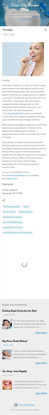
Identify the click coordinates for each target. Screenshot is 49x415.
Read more (41, 333)
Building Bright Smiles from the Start (19, 310)
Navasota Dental (14, 113)
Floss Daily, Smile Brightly (14, 371)
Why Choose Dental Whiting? (14, 341)
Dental (25, 206)
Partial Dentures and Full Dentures (17, 232)
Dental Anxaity (9, 212)
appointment (11, 178)
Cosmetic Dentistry (11, 206)
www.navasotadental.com (17, 175)
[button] (45, 30)
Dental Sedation (25, 212)
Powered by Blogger (26, 405)
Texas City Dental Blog (24, 7)
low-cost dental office (12, 222)
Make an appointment (29, 17)
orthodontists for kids (12, 227)
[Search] (45, 5)
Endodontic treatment (12, 217)
